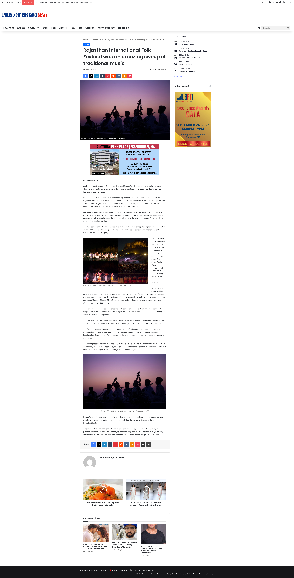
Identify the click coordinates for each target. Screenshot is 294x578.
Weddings (89, 28)
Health (45, 28)
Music (104, 40)
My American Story (186, 44)
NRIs (80, 28)
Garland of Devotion (187, 71)
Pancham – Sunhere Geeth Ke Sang (193, 51)
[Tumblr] (102, 76)
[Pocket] (129, 76)
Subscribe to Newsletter (188, 574)
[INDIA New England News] (25, 14)
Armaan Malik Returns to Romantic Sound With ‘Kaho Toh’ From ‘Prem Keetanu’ (95, 546)
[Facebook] (85, 76)
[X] (91, 76)
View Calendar (177, 76)
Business (21, 28)
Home (87, 40)
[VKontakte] (118, 76)
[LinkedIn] (96, 76)
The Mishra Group (149, 570)
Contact (151, 574)
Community (33, 28)
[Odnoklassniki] (124, 76)
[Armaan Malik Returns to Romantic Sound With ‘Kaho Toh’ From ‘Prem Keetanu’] (96, 533)
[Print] (148, 444)
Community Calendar (206, 574)
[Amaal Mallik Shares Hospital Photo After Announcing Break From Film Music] (124, 532)
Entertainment (96, 40)
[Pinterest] (107, 76)
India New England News (111, 457)
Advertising (160, 574)
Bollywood (8, 28)
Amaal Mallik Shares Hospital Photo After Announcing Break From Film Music (124, 544)
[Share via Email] (143, 444)
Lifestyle (63, 28)
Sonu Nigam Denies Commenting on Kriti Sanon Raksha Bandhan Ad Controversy (152, 549)
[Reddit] (113, 76)
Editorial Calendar (171, 574)
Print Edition (124, 28)
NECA (73, 28)
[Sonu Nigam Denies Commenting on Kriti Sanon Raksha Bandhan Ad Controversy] (153, 534)
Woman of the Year (106, 28)
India (53, 28)
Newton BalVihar (185, 64)
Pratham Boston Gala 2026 (189, 58)
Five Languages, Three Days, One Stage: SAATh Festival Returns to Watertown (63, 2)
